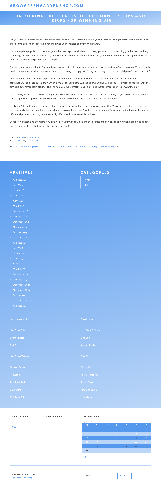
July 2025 (18, 248)
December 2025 (21, 221)
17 (87, 442)
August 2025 (19, 242)
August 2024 (19, 305)
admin (21, 137)
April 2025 (18, 263)
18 (97, 442)
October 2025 (20, 232)
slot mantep (33, 140)
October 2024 (20, 295)
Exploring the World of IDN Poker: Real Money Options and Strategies (88, 146)
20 (116, 442)
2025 (51, 427)
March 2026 (19, 206)
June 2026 (18, 190)
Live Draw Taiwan (20, 356)
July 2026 (18, 185)
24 (87, 446)
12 (106, 438)
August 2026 (19, 179)
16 (146, 438)
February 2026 (20, 211)
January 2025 (20, 279)
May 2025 (18, 258)
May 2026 (18, 195)
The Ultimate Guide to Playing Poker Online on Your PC (34, 146)
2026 (51, 423)
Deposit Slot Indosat (21, 319)
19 (106, 442)
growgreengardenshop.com (47, 5)
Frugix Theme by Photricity (21, 477)
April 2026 (18, 200)
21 (126, 442)
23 (146, 442)
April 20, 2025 (33, 137)
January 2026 (20, 216)
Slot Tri (13, 345)
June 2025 (18, 253)
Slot (19, 140)
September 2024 (22, 300)
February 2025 (20, 274)
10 (87, 438)
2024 (51, 431)
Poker (87, 179)
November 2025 (21, 227)
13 (116, 438)
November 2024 (21, 290)
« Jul (84, 457)
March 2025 (19, 269)
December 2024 (21, 284)
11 (97, 438)
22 (136, 442)
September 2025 (22, 237)
